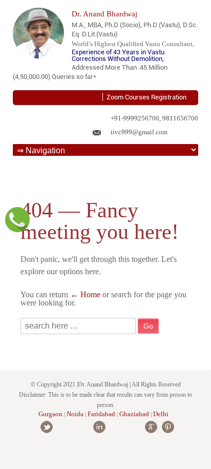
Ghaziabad (134, 414)
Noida (75, 414)
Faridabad (102, 414)
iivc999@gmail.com (139, 132)
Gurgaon (50, 414)
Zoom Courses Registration (146, 97)
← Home (85, 294)
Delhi (160, 414)
